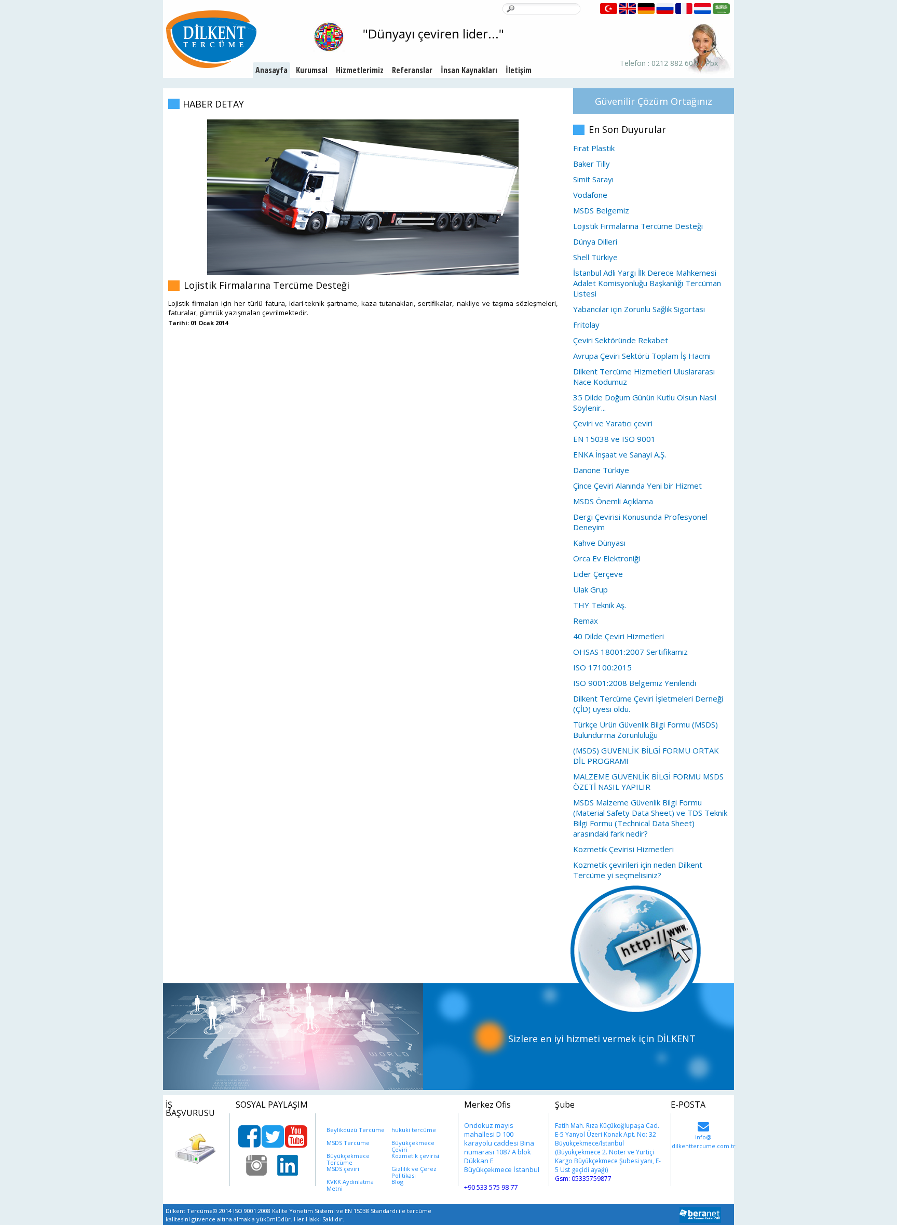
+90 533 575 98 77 (491, 1187)
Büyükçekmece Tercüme (348, 1155)
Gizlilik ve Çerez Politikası (414, 1168)
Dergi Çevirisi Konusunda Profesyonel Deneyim (640, 521)
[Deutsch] (646, 8)
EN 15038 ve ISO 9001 (614, 439)
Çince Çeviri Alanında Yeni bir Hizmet (637, 485)
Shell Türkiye (595, 257)
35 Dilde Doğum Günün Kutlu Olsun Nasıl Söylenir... (644, 402)
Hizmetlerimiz (360, 70)
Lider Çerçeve (598, 574)
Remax (585, 620)
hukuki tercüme (413, 1129)
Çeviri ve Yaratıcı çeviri (613, 423)
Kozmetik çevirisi (415, 1155)
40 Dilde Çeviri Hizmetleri (618, 636)
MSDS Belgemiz (601, 210)
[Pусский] (666, 8)
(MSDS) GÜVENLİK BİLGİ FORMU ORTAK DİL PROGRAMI (646, 755)
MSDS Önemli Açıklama (613, 501)
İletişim (519, 70)
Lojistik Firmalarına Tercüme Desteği (638, 226)
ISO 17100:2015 (602, 667)
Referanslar (412, 70)
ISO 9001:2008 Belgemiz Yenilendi (634, 683)
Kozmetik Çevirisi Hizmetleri (623, 849)
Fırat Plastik (594, 148)
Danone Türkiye (601, 470)
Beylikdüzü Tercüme (356, 1129)
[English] (627, 8)
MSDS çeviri (343, 1168)
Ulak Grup (590, 589)
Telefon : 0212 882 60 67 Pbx (669, 63)
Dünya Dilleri (595, 241)
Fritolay (586, 324)
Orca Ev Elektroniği (606, 558)
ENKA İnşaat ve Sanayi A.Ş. (619, 454)
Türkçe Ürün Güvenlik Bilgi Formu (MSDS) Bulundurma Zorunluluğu (645, 729)
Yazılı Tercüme (363, 88)
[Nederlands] (703, 8)
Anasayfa (271, 70)
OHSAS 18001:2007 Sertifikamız (630, 652)
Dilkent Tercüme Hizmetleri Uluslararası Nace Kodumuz (644, 376)
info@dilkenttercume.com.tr (703, 1125)
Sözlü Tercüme (363, 104)
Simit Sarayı (593, 179)
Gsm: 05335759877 (583, 1178)
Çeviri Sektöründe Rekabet (620, 340)
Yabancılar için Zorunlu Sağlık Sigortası (639, 309)
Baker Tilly (591, 163)
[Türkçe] (609, 8)
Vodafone (590, 195)
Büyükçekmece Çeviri (412, 1142)
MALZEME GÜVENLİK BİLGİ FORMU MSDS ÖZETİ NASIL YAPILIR (648, 781)
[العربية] (722, 8)
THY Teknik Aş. (599, 605)
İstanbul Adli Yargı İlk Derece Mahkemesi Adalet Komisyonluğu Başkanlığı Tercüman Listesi (647, 283)
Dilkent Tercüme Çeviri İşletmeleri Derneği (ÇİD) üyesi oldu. (648, 703)
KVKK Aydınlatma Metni (350, 1181)
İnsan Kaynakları (469, 70)
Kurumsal (312, 70)
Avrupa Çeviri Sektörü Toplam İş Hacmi (642, 356)
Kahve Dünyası (599, 542)
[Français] (685, 8)
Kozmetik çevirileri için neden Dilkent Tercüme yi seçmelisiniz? (637, 869)
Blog (397, 1181)
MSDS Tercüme (348, 1142)
